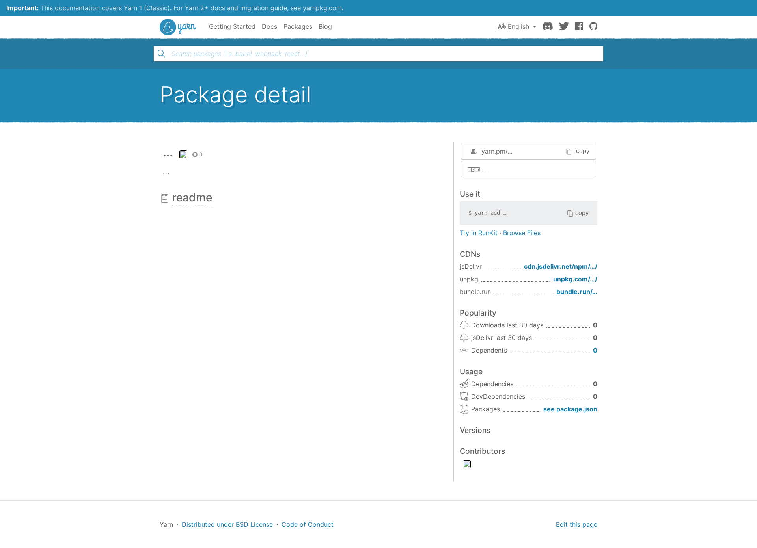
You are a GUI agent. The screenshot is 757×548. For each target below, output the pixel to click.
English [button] (518, 26)
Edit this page (576, 524)
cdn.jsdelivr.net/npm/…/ (560, 266)
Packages (297, 26)
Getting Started (232, 26)
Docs (269, 26)
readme (192, 197)
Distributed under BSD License (227, 524)
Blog (325, 26)
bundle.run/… (576, 291)
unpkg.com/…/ (575, 279)
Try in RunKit (479, 233)
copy (582, 151)
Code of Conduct (308, 524)
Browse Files (522, 233)
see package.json (570, 409)
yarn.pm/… (497, 151)
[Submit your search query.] (161, 53)
